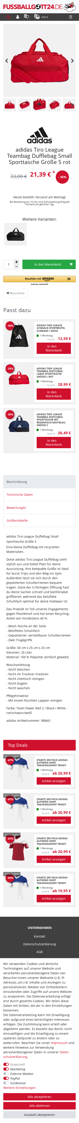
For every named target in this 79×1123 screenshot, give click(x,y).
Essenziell (17, 1064)
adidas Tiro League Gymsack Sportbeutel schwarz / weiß (51, 328)
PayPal (15, 1078)
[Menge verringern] (16, 266)
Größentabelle (17, 520)
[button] (39, 281)
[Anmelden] (17, 17)
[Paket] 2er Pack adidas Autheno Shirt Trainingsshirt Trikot (52, 763)
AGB (39, 952)
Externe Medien (22, 1074)
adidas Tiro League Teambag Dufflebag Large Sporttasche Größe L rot (50, 372)
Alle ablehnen (39, 1106)
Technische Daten (20, 494)
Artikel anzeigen (54, 781)
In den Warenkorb (47, 264)
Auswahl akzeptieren (39, 1115)
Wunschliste (17, 293)
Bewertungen (16, 508)
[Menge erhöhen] (16, 262)
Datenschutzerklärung (39, 944)
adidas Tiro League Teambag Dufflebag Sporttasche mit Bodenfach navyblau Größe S (51, 420)
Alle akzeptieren (39, 1097)
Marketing (17, 1069)
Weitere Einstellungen (19, 1088)
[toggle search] (8, 17)
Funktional (18, 1083)
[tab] (39, 481)
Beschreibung (17, 482)
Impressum (59, 1043)
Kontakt (39, 936)
